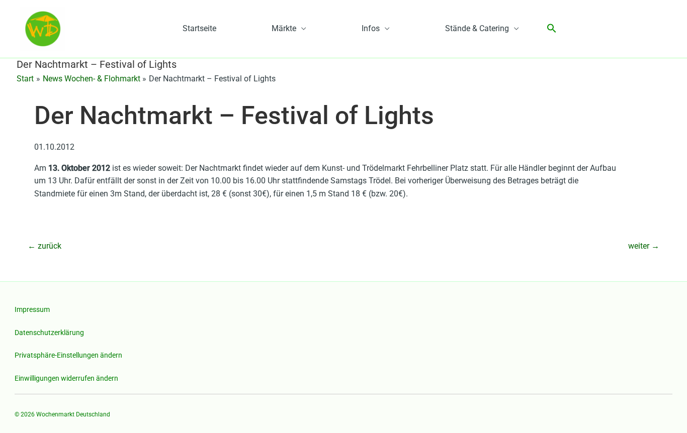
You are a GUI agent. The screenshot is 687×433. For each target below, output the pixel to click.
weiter (643, 246)
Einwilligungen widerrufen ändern (66, 378)
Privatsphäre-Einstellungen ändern (68, 355)
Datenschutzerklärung (49, 333)
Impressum (32, 309)
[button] (552, 29)
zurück (44, 246)
